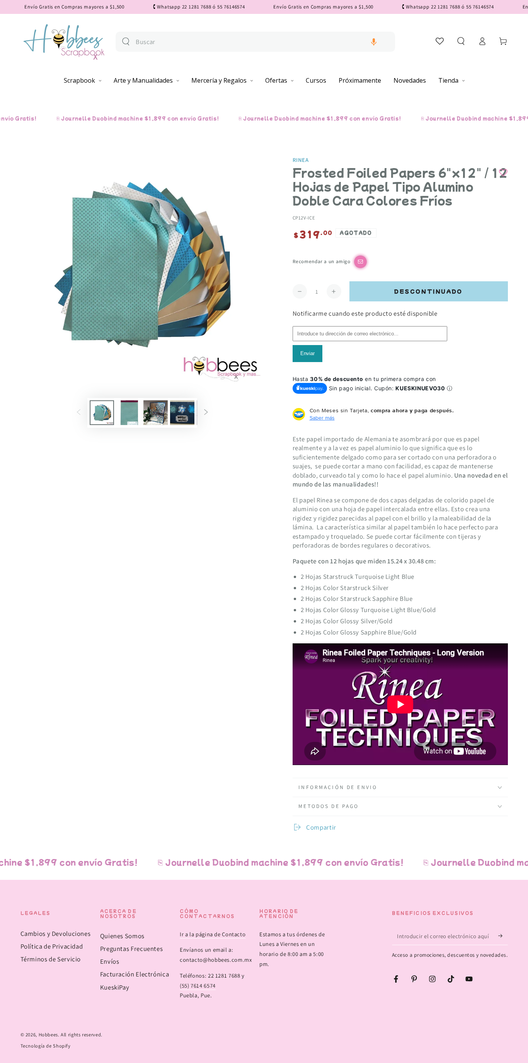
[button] (373, 42)
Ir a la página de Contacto (212, 934)
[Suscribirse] (503, 936)
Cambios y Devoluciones (55, 933)
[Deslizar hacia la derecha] (206, 413)
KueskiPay (114, 987)
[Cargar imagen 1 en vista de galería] (102, 412)
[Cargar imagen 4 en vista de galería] (182, 412)
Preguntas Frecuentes (131, 948)
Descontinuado (428, 291)
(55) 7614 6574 (198, 985)
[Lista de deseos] (440, 41)
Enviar (307, 353)
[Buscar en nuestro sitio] (126, 41)
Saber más (322, 418)
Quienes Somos (122, 936)
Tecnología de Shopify (45, 1046)
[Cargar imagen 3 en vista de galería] (155, 412)
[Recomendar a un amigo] (360, 262)
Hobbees (48, 1034)
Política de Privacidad (51, 946)
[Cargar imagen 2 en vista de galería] (129, 412)
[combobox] (262, 42)
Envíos (109, 961)
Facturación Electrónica (134, 974)
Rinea (301, 159)
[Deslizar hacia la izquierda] (78, 413)
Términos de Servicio (50, 959)
